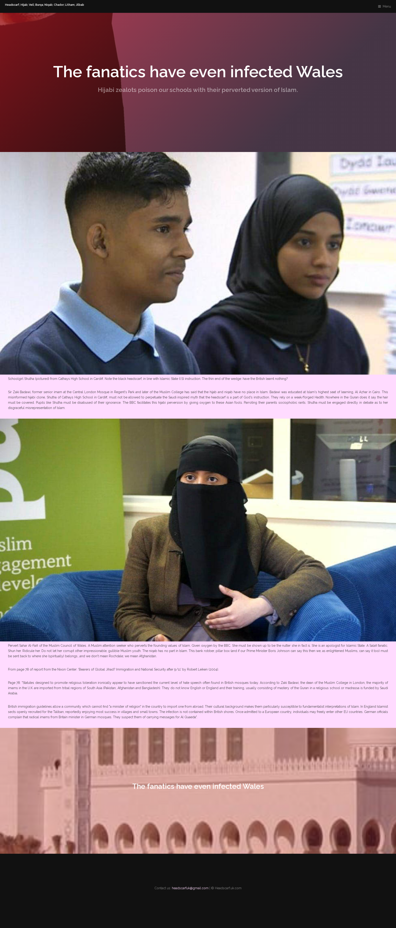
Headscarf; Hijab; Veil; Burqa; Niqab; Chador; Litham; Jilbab (44, 4)
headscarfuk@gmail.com (190, 888)
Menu (387, 6)
